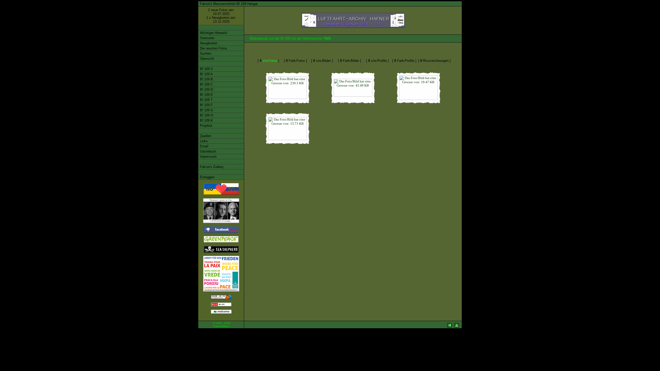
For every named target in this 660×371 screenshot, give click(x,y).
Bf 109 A (206, 74)
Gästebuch (207, 151)
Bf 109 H (206, 115)
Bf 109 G (206, 110)
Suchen (205, 53)
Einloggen (206, 177)
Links (203, 141)
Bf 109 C (206, 84)
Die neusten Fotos (213, 48)
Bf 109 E (206, 95)
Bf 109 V (206, 69)
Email (203, 146)
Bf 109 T (206, 100)
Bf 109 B (206, 79)
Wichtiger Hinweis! (213, 33)
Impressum (208, 156)
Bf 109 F (206, 105)
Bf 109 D (206, 89)
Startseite (206, 38)
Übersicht (206, 59)
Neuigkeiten (208, 43)
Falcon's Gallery (211, 167)
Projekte (205, 126)
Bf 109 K (206, 120)
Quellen (205, 136)
